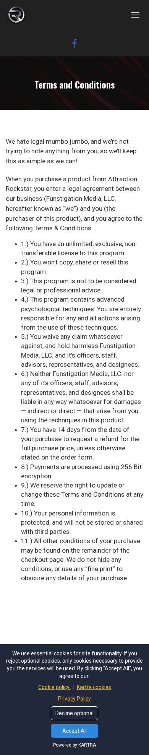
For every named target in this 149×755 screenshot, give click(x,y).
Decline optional (74, 713)
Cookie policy (54, 687)
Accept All (74, 731)
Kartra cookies (94, 687)
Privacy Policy (74, 699)
